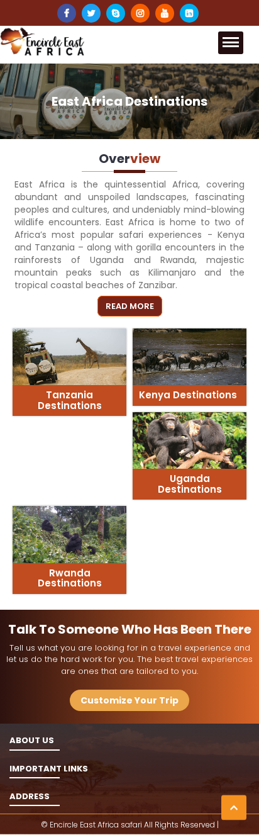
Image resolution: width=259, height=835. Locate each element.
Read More (130, 306)
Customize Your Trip (129, 700)
